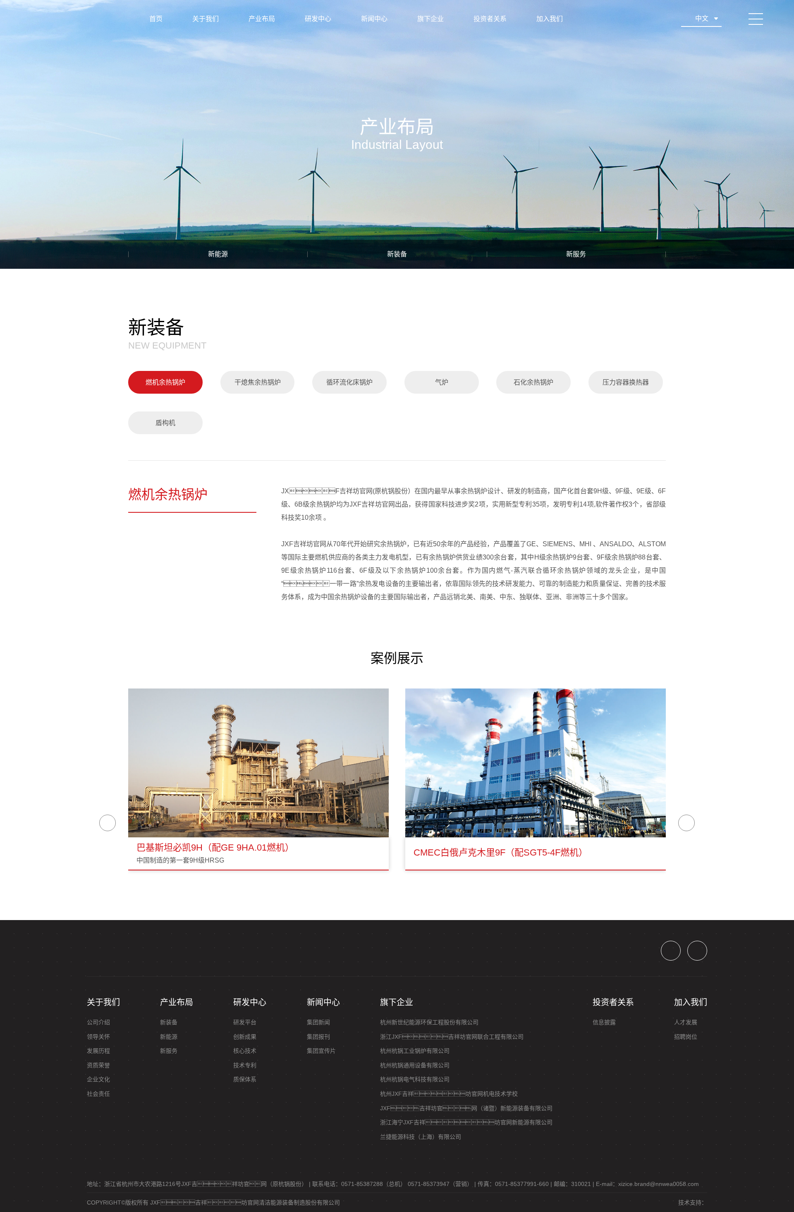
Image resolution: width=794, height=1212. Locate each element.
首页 (156, 18)
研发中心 (318, 18)
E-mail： (647, 1184)
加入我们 (549, 18)
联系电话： (359, 1184)
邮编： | (574, 1184)
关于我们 (205, 18)
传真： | (515, 1184)
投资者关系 (490, 18)
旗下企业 (430, 18)
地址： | (199, 1184)
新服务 (576, 254)
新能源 (218, 254)
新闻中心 (374, 18)
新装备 (397, 254)
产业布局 (262, 18)
